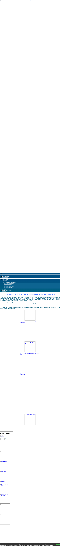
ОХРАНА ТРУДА (4, 289)
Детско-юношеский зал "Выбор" (8, 284)
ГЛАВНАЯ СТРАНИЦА (5, 279)
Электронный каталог (5, 276)
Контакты (3, 275)
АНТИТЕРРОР (4, 291)
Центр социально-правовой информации (9, 283)
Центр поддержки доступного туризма (9, 286)
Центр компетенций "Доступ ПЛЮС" (8, 287)
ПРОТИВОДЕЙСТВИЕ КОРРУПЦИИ (6, 290)
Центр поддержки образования (8, 285)
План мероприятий (5, 277)
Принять (58, 544)
